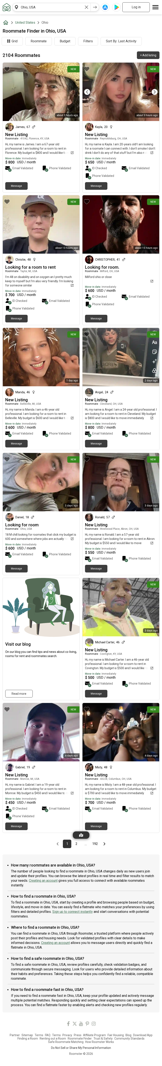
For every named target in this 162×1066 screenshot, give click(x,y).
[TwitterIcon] (75, 1024)
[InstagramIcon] (93, 1024)
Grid (15, 41)
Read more (19, 693)
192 (95, 844)
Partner (15, 1035)
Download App (143, 1035)
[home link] (7, 7)
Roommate (39, 41)
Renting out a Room (53, 1038)
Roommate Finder (80, 1038)
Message (16, 185)
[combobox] (51, 7)
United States (25, 23)
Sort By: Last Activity (121, 41)
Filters (88, 41)
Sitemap (27, 1035)
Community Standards (129, 1038)
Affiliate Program (94, 1035)
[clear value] (86, 7)
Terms (39, 1035)
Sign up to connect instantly (72, 912)
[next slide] (151, 91)
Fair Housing (116, 1035)
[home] (7, 22)
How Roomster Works (99, 1042)
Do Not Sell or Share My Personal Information (81, 1047)
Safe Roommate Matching (66, 1042)
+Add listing (148, 55)
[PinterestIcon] (87, 1024)
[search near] (16, 7)
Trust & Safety (103, 1038)
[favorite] (7, 69)
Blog (128, 1035)
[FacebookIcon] (68, 1024)
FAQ (47, 1035)
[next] (95, 7)
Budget (65, 41)
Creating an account (43, 881)
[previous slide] (90, 91)
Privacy (67, 1035)
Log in (136, 7)
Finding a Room (28, 1038)
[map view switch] (81, 835)
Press (77, 1035)
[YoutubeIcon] (81, 1024)
